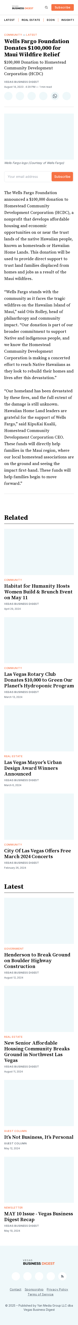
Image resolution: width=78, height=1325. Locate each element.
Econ (51, 19)
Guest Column (15, 1131)
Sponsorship (34, 1289)
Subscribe (63, 7)
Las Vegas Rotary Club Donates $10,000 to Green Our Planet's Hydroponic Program (39, 680)
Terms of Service (41, 1294)
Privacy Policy (57, 1289)
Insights (68, 19)
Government (14, 948)
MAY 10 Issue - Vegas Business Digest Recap (38, 1217)
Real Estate (31, 19)
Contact (15, 1289)
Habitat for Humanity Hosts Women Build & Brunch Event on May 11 (38, 592)
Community (13, 34)
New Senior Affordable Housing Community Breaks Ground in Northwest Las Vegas (37, 1052)
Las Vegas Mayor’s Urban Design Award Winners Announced (33, 768)
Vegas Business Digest (21, 81)
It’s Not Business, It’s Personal (38, 1137)
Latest (9, 19)
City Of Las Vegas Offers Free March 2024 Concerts (37, 854)
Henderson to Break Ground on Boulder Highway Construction (37, 961)
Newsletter (13, 1207)
